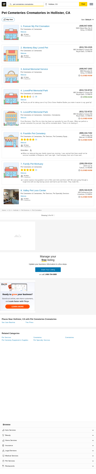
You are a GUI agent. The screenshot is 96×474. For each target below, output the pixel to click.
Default (88, 20)
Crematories (56, 115)
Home (4, 210)
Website (23, 32)
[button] (91, 4)
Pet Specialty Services (61, 193)
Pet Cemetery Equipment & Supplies (66, 136)
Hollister (16, 210)
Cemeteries (47, 115)
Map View (9, 19)
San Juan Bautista (8, 322)
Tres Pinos (29, 322)
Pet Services (47, 136)
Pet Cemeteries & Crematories (31, 29)
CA (10, 210)
